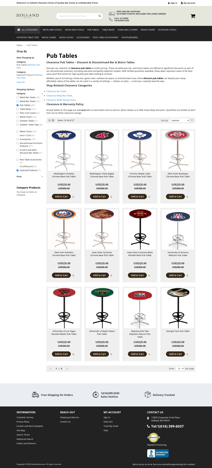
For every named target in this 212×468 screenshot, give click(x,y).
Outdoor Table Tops (31, 126)
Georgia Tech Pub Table (178, 331)
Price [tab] (19, 176)
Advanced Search (25, 439)
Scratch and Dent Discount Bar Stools (31, 153)
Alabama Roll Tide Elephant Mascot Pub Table (139, 334)
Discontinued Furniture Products (31, 144)
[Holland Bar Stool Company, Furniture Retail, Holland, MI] (158, 454)
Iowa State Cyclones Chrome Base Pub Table (102, 254)
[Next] (67, 368)
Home (20, 45)
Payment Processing (156, 444)
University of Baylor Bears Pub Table (102, 332)
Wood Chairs (28, 116)
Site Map (21, 430)
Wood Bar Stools (30, 101)
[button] (73, 196)
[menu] (106, 33)
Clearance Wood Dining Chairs (61, 100)
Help (106, 430)
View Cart (108, 421)
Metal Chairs (28, 131)
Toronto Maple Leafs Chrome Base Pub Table (140, 175)
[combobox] (79, 16)
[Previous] (50, 368)
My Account (189, 3)
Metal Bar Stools (30, 97)
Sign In (174, 3)
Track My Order (111, 426)
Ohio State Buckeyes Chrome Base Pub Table (178, 175)
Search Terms (23, 434)
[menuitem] (51, 30)
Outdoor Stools (29, 120)
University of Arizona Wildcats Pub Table (178, 254)
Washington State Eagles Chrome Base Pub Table (102, 175)
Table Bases (28, 109)
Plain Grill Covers (30, 113)
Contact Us (65, 421)
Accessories (28, 139)
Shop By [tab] (22, 51)
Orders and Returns (26, 443)
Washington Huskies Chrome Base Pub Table (64, 175)
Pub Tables (27, 105)
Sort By (164, 120)
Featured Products (30, 170)
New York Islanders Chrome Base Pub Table (64, 254)
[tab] (30, 93)
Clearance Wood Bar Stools (59, 95)
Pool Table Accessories (31, 161)
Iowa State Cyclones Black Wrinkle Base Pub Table (140, 254)
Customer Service (25, 417)
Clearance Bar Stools (56, 91)
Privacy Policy (23, 421)
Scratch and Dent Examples (30, 426)
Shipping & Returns (69, 417)
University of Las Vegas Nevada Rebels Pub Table (63, 332)
